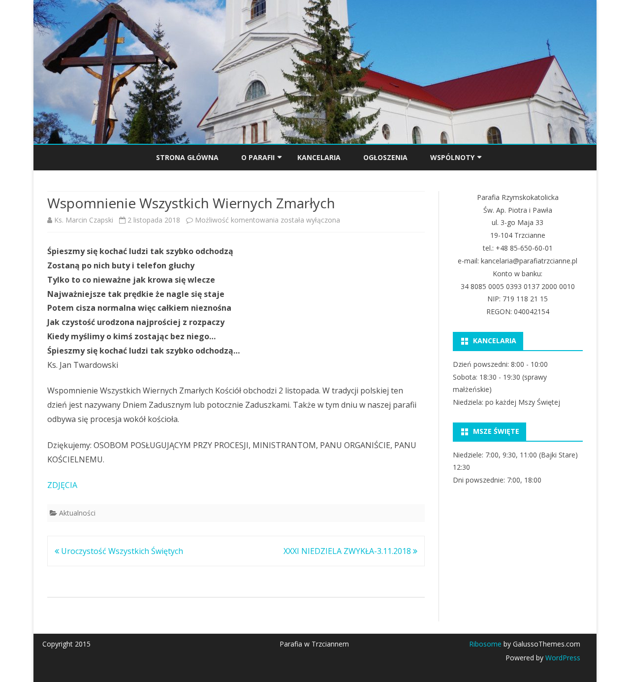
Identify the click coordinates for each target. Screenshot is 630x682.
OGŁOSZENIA (385, 157)
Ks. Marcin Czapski (83, 220)
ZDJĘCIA (62, 485)
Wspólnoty (452, 157)
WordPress (561, 657)
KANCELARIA (319, 157)
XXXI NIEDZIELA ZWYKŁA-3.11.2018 (348, 551)
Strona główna (187, 157)
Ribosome (485, 644)
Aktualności (77, 513)
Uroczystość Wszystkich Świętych (121, 551)
